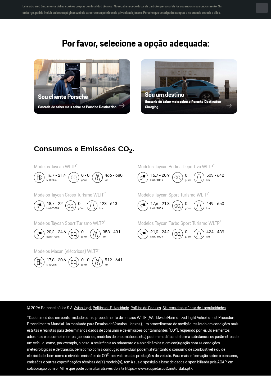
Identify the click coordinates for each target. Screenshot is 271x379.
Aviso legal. (83, 307)
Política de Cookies (145, 307)
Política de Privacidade (111, 307)
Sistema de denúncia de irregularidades (194, 307)
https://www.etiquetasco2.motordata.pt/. (159, 368)
